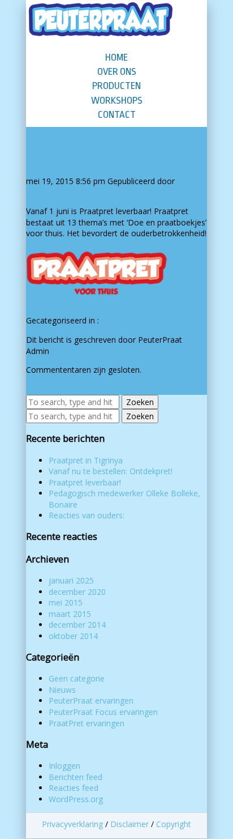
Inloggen (64, 765)
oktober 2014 (73, 636)
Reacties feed (73, 787)
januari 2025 (71, 580)
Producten (116, 85)
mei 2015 (66, 602)
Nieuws (62, 689)
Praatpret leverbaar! (95, 156)
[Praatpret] (102, 301)
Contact (117, 114)
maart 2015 (70, 613)
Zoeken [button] (140, 402)
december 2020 (77, 591)
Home (116, 57)
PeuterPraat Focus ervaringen (103, 711)
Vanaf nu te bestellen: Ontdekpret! (110, 471)
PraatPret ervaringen (86, 723)
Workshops (117, 100)
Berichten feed (75, 777)
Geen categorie (127, 320)
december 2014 (77, 624)
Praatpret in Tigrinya (86, 460)
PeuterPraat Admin (61, 191)
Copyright (173, 824)
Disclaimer (129, 824)
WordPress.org (76, 799)
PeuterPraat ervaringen (91, 700)
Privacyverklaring (72, 824)
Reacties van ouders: (86, 515)
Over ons (116, 71)
